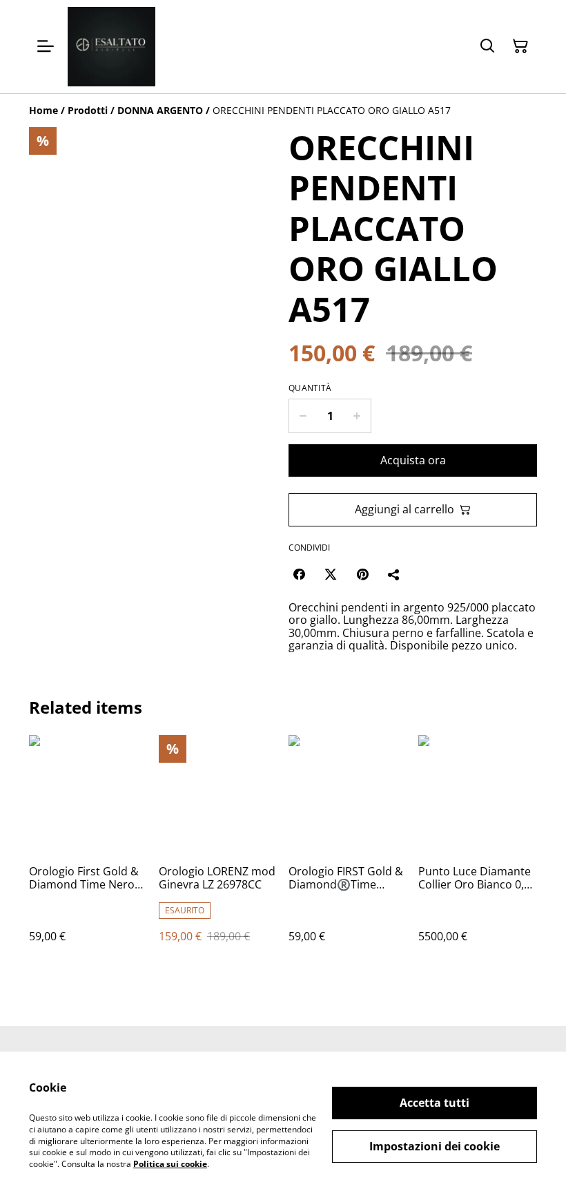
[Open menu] (45, 46)
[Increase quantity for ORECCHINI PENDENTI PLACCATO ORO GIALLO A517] (357, 416)
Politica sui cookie (170, 1164)
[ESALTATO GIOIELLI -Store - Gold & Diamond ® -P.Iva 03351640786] (111, 46)
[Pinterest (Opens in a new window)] (362, 574)
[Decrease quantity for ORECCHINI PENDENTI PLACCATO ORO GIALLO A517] (303, 416)
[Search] (487, 46)
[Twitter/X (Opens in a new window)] (330, 574)
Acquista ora (413, 460)
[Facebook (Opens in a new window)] (299, 574)
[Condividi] (394, 574)
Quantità (310, 388)
